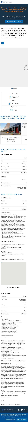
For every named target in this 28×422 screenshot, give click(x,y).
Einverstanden (21, 419)
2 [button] (14, 88)
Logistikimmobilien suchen (14, 21)
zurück (2, 45)
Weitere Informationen (10, 419)
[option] (14, 67)
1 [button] (12, 88)
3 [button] (16, 88)
